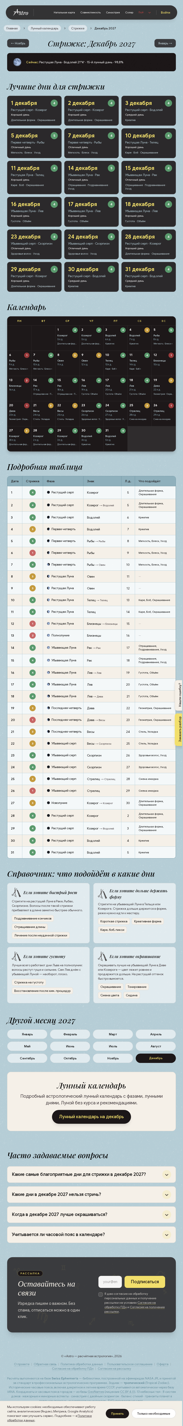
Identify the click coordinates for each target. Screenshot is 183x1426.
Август (156, 1046)
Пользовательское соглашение (128, 1368)
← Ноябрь (18, 43)
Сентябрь (27, 1058)
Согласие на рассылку (112, 1372)
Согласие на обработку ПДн (71, 1372)
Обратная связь (43, 1368)
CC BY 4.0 (144, 1395)
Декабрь (155, 1058)
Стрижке (77, 28)
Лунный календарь (44, 28)
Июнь (70, 1046)
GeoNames (113, 1395)
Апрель (156, 1034)
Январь (27, 1034)
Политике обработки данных (28, 1420)
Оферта (161, 1368)
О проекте (20, 1368)
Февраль (70, 1034)
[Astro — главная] (23, 12)
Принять (114, 1414)
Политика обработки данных (80, 1368)
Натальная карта (64, 12)
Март (113, 1034)
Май (27, 1046)
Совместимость (90, 12)
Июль (113, 1046)
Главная (12, 28)
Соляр (129, 12)
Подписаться (141, 1285)
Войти (165, 12)
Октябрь (70, 1058)
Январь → (165, 43)
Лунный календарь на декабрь (91, 1117)
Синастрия (113, 12)
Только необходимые (150, 1414)
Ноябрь (113, 1058)
